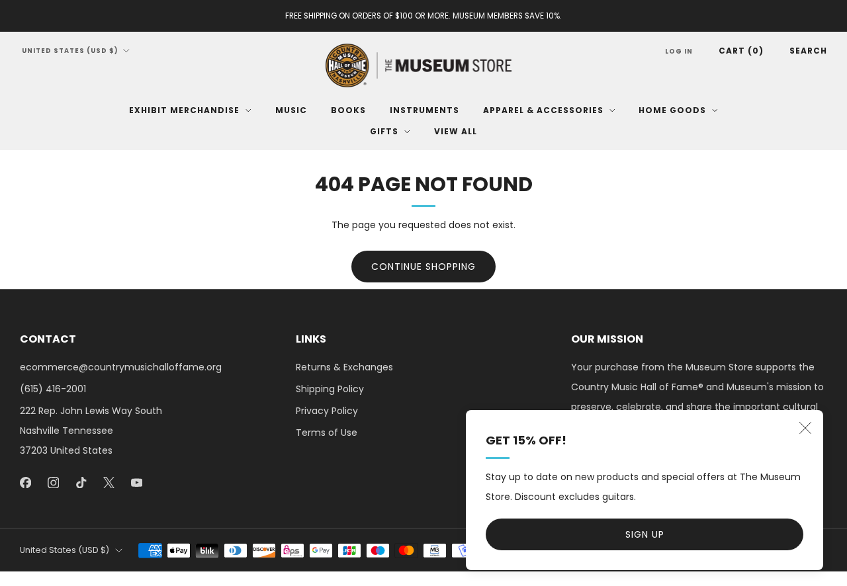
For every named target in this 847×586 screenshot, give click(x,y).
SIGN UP (644, 534)
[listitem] (423, 16)
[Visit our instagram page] (53, 482)
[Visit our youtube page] (136, 482)
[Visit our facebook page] (25, 482)
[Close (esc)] (805, 428)
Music (291, 110)
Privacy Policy (327, 410)
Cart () (741, 50)
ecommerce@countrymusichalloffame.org (121, 367)
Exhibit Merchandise (184, 110)
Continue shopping (423, 266)
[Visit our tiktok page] (81, 482)
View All (455, 131)
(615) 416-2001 (53, 389)
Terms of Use (326, 432)
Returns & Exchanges (344, 367)
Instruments (424, 110)
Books (348, 110)
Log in (679, 51)
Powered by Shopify (679, 578)
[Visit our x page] (108, 482)
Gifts (384, 131)
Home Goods (672, 110)
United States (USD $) (70, 50)
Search (808, 50)
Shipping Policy (330, 389)
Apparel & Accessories (543, 110)
